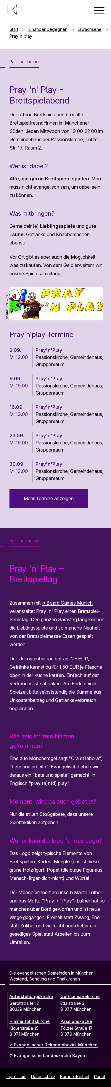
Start (13, 29)
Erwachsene (90, 29)
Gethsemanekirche (80, 996)
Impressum (16, 1076)
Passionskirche (76, 1021)
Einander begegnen (47, 29)
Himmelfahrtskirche (29, 1021)
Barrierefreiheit (74, 1076)
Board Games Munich (69, 603)
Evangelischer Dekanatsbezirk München (56, 1044)
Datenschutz (43, 1076)
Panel (99, 1076)
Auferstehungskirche (31, 996)
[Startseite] (2, 8)
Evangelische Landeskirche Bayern (50, 1055)
